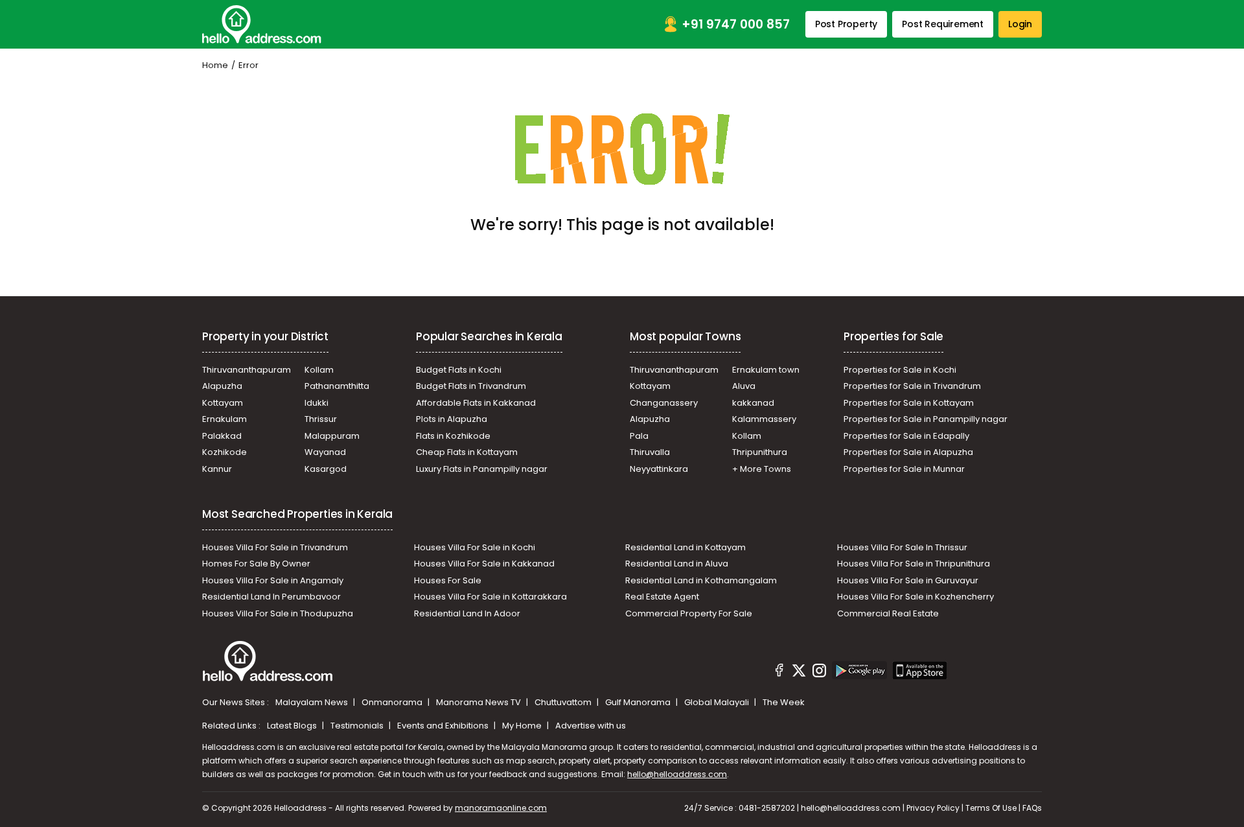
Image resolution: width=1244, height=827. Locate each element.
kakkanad (753, 403)
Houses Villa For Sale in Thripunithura (913, 563)
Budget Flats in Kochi (458, 370)
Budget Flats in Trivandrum (471, 386)
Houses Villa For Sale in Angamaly (272, 580)
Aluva (743, 386)
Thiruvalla (650, 452)
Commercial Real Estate (888, 613)
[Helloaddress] (262, 24)
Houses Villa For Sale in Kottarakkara (490, 596)
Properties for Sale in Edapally (906, 436)
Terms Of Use (991, 807)
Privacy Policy (933, 807)
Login (1020, 23)
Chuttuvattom (564, 702)
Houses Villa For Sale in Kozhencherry (915, 596)
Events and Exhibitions (443, 725)
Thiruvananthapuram (246, 370)
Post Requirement (943, 23)
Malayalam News (312, 702)
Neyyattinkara (659, 469)
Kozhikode (224, 452)
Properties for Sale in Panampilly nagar (926, 419)
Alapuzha (222, 386)
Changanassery (664, 403)
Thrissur (321, 419)
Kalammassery (764, 419)
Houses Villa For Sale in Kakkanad (484, 563)
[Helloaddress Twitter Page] (799, 672)
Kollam (319, 370)
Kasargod (326, 469)
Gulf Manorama (639, 702)
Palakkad (222, 436)
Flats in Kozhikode (453, 436)
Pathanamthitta (337, 386)
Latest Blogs (293, 725)
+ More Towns (761, 469)
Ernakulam (224, 419)
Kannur (217, 469)
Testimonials (358, 725)
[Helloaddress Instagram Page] (819, 672)
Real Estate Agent (662, 596)
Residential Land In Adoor (467, 613)
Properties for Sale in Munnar (904, 469)
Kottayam (222, 403)
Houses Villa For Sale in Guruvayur (907, 580)
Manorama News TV (479, 702)
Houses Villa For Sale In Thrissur (902, 547)
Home (215, 65)
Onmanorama (393, 702)
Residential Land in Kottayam (685, 547)
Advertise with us (590, 725)
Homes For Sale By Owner (256, 563)
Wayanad (325, 452)
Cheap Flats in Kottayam (467, 452)
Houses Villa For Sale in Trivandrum (275, 547)
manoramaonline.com (501, 807)
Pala (639, 436)
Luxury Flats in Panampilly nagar (481, 469)
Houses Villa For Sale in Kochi (474, 547)
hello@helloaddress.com (677, 774)
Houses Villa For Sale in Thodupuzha (277, 613)
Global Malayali (717, 702)
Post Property (846, 23)
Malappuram (332, 436)
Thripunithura (759, 452)
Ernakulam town (766, 370)
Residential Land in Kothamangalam (701, 580)
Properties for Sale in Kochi (900, 370)
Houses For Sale (447, 580)
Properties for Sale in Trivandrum (912, 386)
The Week (784, 702)
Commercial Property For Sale (688, 613)
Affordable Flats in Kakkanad (476, 403)
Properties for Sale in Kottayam (909, 403)
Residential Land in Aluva (676, 563)
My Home (523, 725)
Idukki (316, 403)
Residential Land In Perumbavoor (271, 596)
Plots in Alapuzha (451, 419)
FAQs (1032, 807)
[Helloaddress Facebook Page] (779, 672)
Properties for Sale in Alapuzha (908, 452)
